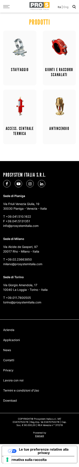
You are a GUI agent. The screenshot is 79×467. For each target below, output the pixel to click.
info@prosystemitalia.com (21, 226)
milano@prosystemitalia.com (22, 264)
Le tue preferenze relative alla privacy (43, 451)
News (7, 350)
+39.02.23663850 (19, 259)
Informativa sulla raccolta (26, 460)
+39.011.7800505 (18, 297)
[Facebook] (7, 183)
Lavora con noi (13, 380)
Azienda (8, 330)
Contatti (8, 360)
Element (39, 435)
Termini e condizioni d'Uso (21, 390)
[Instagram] (30, 183)
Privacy (8, 370)
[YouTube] (18, 183)
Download (10, 400)
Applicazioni (11, 340)
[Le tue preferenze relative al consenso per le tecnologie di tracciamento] (7, 460)
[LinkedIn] (41, 183)
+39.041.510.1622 (18, 216)
